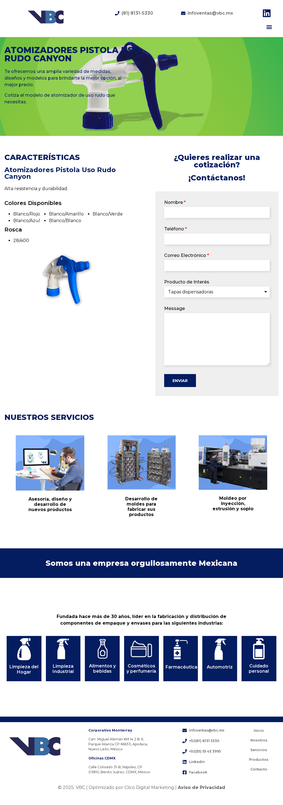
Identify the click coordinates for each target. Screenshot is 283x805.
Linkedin (197, 762)
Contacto (258, 769)
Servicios (258, 750)
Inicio (259, 730)
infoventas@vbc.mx (210, 13)
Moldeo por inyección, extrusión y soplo (233, 503)
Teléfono (174, 229)
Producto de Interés (186, 282)
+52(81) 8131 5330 (204, 741)
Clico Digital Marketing (149, 787)
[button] (269, 26)
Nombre (173, 202)
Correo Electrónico (185, 255)
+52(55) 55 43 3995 (205, 751)
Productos (258, 759)
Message (174, 308)
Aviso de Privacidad (201, 787)
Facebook (198, 772)
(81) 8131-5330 (137, 13)
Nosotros (258, 740)
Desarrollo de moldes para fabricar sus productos (141, 506)
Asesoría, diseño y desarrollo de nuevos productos (50, 504)
